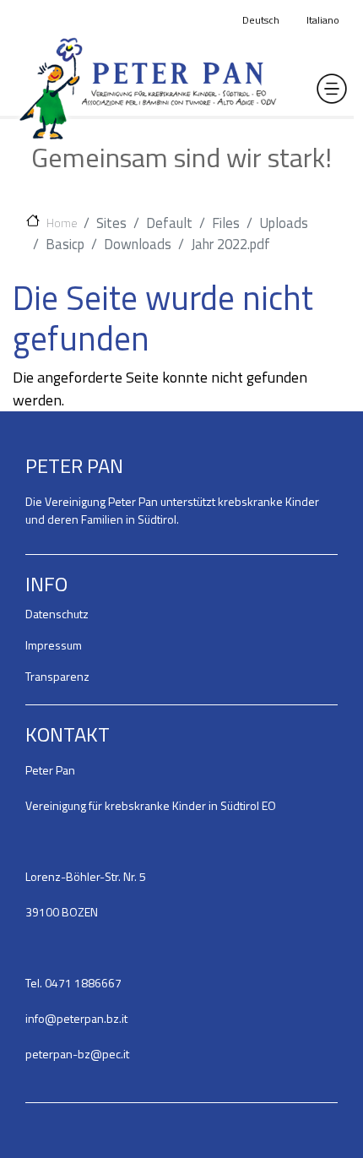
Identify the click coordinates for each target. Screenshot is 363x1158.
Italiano (322, 20)
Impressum (53, 645)
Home (61, 222)
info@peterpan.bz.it (76, 1018)
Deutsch (260, 20)
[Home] (148, 88)
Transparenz (57, 676)
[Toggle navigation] (331, 88)
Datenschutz (57, 613)
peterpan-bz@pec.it (77, 1054)
